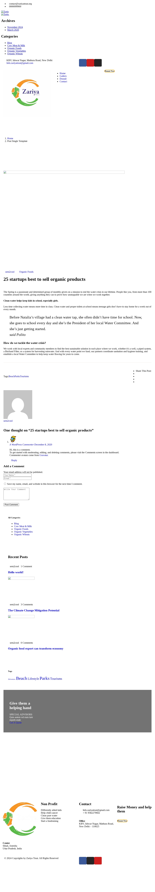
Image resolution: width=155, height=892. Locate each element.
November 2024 (15, 27)
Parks (17, 376)
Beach (12, 376)
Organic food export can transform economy (35, 648)
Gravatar (44, 455)
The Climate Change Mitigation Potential (33, 610)
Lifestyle (33, 678)
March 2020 (13, 30)
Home (10, 138)
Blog (9, 42)
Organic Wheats (15, 53)
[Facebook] (83, 63)
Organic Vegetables (16, 51)
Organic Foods (14, 48)
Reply (14, 460)
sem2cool (9, 272)
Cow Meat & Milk (16, 45)
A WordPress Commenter (22, 444)
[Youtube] (90, 63)
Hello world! (15, 572)
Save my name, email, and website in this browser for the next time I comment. (44, 484)
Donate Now (109, 71)
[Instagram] (98, 63)
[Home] (27, 116)
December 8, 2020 (43, 444)
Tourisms (24, 376)
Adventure (11, 679)
